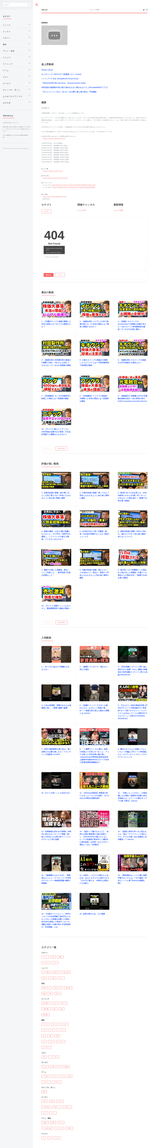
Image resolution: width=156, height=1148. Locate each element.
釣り (65, 1024)
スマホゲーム (46, 1082)
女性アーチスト (58, 987)
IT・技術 (52, 978)
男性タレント (57, 1107)
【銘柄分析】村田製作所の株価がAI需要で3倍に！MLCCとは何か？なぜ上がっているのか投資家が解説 (56, 362)
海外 (44, 978)
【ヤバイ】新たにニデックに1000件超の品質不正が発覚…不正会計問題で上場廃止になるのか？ (56, 431)
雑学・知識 (45, 1003)
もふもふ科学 (82, 210)
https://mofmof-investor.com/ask (54, 138)
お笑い (44, 1101)
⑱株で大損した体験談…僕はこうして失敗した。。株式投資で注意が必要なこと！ (56, 572)
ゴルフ (55, 962)
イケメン (45, 1066)
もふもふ (57, 1138)
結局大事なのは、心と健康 (94, 914)
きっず (44, 1112)
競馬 (44, 1091)
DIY (44, 1030)
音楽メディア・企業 (47, 993)
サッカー (45, 956)
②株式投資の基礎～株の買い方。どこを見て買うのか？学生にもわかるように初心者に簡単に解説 (56, 495)
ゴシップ (60, 1122)
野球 (53, 956)
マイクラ (54, 1076)
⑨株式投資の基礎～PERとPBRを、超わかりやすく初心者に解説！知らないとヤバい (132, 534)
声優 (53, 1122)
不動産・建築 (46, 1008)
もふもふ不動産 (118, 210)
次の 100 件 (61, 448)
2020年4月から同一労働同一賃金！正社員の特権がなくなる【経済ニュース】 (94, 534)
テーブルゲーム (57, 1082)
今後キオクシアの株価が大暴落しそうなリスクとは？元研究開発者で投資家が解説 (94, 362)
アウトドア (45, 1024)
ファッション (61, 1030)
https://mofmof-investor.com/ (53, 171)
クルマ (51, 1030)
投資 (61, 1008)
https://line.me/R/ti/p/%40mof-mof (54, 197)
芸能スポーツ (56, 972)
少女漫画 (66, 1066)
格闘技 (60, 956)
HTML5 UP (26, 148)
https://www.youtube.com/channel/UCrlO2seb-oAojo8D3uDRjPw (73, 187)
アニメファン (59, 1128)
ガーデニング (60, 1041)
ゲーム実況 (45, 1076)
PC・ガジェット (56, 1024)
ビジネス (46, 211)
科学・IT (63, 1003)
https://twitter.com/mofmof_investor (55, 178)
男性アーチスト (46, 987)
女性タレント (67, 1107)
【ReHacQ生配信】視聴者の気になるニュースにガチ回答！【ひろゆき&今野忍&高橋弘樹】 (94, 795)
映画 (52, 1101)
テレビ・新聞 (46, 972)
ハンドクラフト (46, 1047)
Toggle (37, 4)
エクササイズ (46, 962)
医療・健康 (45, 1014)
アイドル (60, 1101)
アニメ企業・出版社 (47, 1128)
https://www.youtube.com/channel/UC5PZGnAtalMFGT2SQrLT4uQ (73, 185)
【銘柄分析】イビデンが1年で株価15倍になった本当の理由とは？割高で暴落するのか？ (94, 324)
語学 (55, 1008)
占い (44, 1041)
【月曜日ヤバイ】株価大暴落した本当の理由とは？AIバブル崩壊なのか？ (56, 324)
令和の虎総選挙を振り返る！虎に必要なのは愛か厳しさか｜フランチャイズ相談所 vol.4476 (56, 751)
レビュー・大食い (53, 1057)
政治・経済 (66, 972)
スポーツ (61, 978)
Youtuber (46, 1107)
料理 (44, 1057)
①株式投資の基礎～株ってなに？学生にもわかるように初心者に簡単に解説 (94, 495)
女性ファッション (55, 1066)
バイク (51, 1041)
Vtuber (69, 1128)
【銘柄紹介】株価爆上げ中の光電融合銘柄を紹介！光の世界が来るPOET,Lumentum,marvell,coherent (132, 398)
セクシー (53, 1112)
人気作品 (45, 1122)
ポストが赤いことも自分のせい (58, 793)
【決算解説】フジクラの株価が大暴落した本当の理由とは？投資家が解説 (94, 398)
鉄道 (50, 1035)
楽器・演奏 (68, 987)
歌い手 (57, 993)
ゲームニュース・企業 (66, 1076)
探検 (57, 1035)
